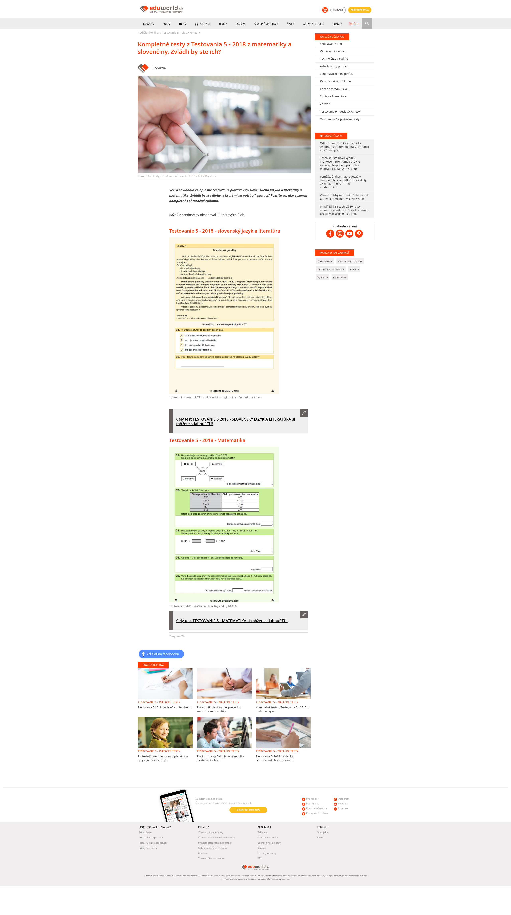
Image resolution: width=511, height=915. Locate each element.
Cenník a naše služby (269, 842)
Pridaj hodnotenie (148, 848)
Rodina (354, 269)
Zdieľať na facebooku (163, 653)
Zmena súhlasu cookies (211, 858)
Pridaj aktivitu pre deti (151, 837)
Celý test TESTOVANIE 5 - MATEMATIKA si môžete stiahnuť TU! (232, 620)
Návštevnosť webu (267, 837)
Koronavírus (324, 261)
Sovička (241, 24)
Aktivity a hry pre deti (334, 66)
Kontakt (261, 848)
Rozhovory (339, 277)
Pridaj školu (145, 832)
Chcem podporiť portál (248, 810)
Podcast (204, 24)
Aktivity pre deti (313, 24)
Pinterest (343, 808)
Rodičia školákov (148, 32)
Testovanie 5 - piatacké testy (181, 32)
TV (184, 24)
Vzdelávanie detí (331, 44)
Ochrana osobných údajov (212, 848)
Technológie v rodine (334, 58)
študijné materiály (266, 24)
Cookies (202, 853)
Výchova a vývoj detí (333, 51)
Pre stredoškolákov (316, 808)
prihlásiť (338, 10)
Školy (290, 24)
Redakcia (159, 68)
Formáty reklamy (266, 853)
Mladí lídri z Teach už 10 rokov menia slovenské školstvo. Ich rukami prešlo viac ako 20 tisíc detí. (344, 210)
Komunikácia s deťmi (349, 261)
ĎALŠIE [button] (353, 24)
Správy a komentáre (333, 96)
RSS (259, 858)
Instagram (343, 798)
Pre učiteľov (312, 803)
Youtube (342, 803)
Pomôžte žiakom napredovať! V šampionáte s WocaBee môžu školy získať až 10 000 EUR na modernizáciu (343, 182)
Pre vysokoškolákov (317, 813)
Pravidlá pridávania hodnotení (214, 842)
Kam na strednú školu (334, 89)
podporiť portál (360, 10)
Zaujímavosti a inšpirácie (336, 74)
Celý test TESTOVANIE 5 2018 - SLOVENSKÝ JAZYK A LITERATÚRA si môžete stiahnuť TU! (235, 421)
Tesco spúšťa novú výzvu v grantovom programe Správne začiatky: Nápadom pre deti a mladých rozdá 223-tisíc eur (340, 163)
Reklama (262, 832)
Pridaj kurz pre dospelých (153, 842)
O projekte (323, 832)
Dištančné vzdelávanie (330, 269)
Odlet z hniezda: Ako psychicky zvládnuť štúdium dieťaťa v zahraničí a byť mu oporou (344, 146)
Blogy (223, 24)
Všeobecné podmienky (210, 832)
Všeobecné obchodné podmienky (216, 837)
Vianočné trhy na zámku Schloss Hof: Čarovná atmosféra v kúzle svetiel (344, 197)
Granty (337, 24)
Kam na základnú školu (335, 81)
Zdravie (325, 104)
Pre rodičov (312, 798)
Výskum (322, 277)
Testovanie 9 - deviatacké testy (340, 111)
